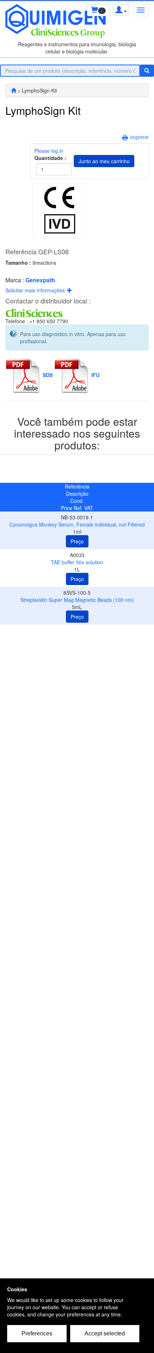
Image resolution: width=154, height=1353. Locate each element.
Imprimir (139, 137)
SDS (48, 374)
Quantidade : (49, 157)
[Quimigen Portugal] (13, 90)
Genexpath (40, 280)
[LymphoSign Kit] (59, 210)
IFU (95, 374)
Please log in (48, 150)
